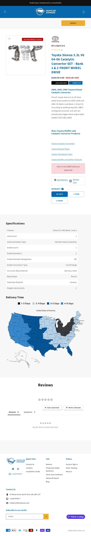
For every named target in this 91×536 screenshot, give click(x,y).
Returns (69, 471)
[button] (5, 11)
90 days (59, 194)
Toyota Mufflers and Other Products (66, 159)
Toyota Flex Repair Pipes (61, 154)
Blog (47, 482)
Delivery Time (76, 180)
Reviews (49, 464)
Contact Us (30, 464)
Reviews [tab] (12, 412)
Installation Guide (33, 471)
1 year (76, 194)
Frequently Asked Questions (52, 469)
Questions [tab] (28, 412)
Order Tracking (71, 468)
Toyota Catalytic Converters (63, 143)
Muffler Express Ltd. (79, 530)
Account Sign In (72, 464)
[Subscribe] (46, 516)
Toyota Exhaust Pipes (60, 149)
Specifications (62, 180)
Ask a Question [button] (53, 408)
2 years (59, 201)
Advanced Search (52, 478)
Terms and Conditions (54, 474)
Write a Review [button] (75, 408)
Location (29, 468)
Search (73, 23)
